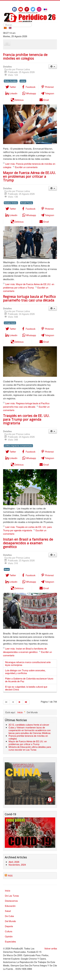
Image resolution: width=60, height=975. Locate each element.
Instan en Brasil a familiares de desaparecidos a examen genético (28, 543)
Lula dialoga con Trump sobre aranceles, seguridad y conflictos (25, 672)
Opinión (9, 936)
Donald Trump (26, 203)
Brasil (6, 569)
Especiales (10, 941)
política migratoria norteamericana (18, 446)
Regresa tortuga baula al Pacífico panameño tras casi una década (29, 298)
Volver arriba (50, 948)
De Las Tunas (12, 895)
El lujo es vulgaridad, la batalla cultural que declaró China (26, 688)
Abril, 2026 (14, 861)
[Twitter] (33, 9)
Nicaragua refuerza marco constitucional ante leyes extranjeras (28, 663)
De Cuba (9, 916)
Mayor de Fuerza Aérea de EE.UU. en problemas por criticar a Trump (29, 176)
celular (23, 81)
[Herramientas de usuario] (52, 66)
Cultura (8, 931)
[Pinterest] (26, 9)
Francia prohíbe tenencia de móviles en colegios (25, 56)
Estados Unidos (10, 203)
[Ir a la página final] (26, 702)
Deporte (9, 926)
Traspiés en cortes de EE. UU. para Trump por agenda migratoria (26, 419)
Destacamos (11, 900)
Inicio (7, 890)
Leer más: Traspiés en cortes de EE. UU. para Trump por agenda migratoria (27, 528)
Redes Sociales (10, 81)
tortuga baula (9, 323)
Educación (10, 905)
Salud (8, 910)
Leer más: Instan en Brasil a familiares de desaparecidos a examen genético (25, 650)
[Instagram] (39, 9)
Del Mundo (10, 921)
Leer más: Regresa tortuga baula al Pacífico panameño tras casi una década (26, 405)
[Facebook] (14, 9)
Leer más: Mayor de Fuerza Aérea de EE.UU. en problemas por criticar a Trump (28, 285)
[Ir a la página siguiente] (19, 702)
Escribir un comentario (26, 167)
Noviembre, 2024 (17, 864)
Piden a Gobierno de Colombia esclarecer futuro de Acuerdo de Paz (29, 680)
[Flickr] (45, 9)
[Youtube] (20, 9)
